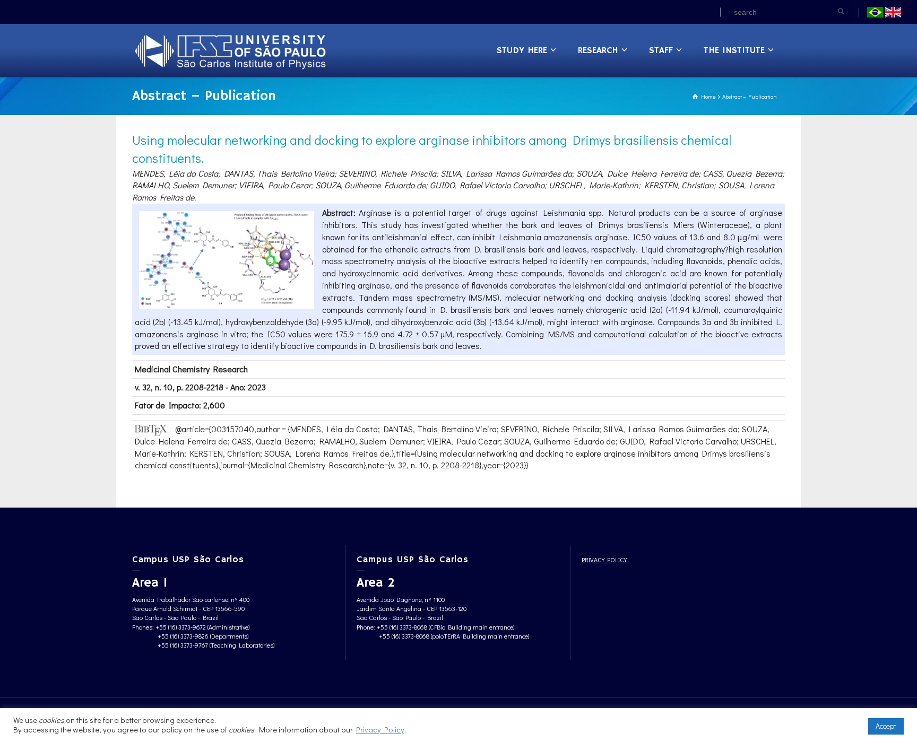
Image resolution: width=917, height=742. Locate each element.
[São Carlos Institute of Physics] (231, 49)
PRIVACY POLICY (604, 559)
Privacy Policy (380, 729)
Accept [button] (886, 726)
